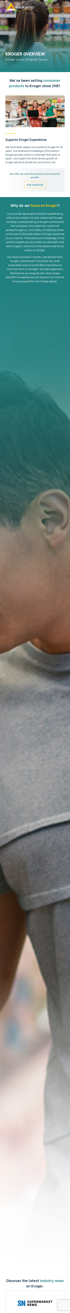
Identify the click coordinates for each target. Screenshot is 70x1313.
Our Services (35, 184)
